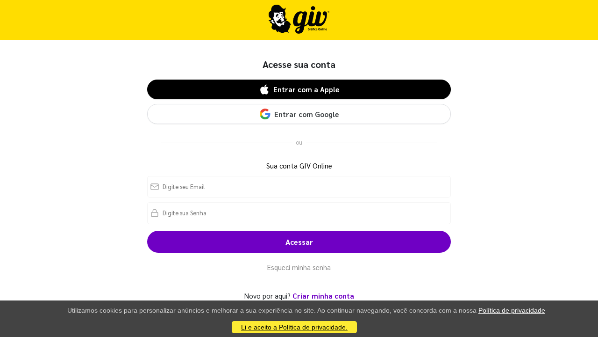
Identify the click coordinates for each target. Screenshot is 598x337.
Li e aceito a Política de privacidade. (294, 327)
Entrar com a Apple (306, 89)
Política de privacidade (511, 310)
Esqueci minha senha (299, 267)
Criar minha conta (323, 295)
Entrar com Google (306, 114)
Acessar (299, 242)
